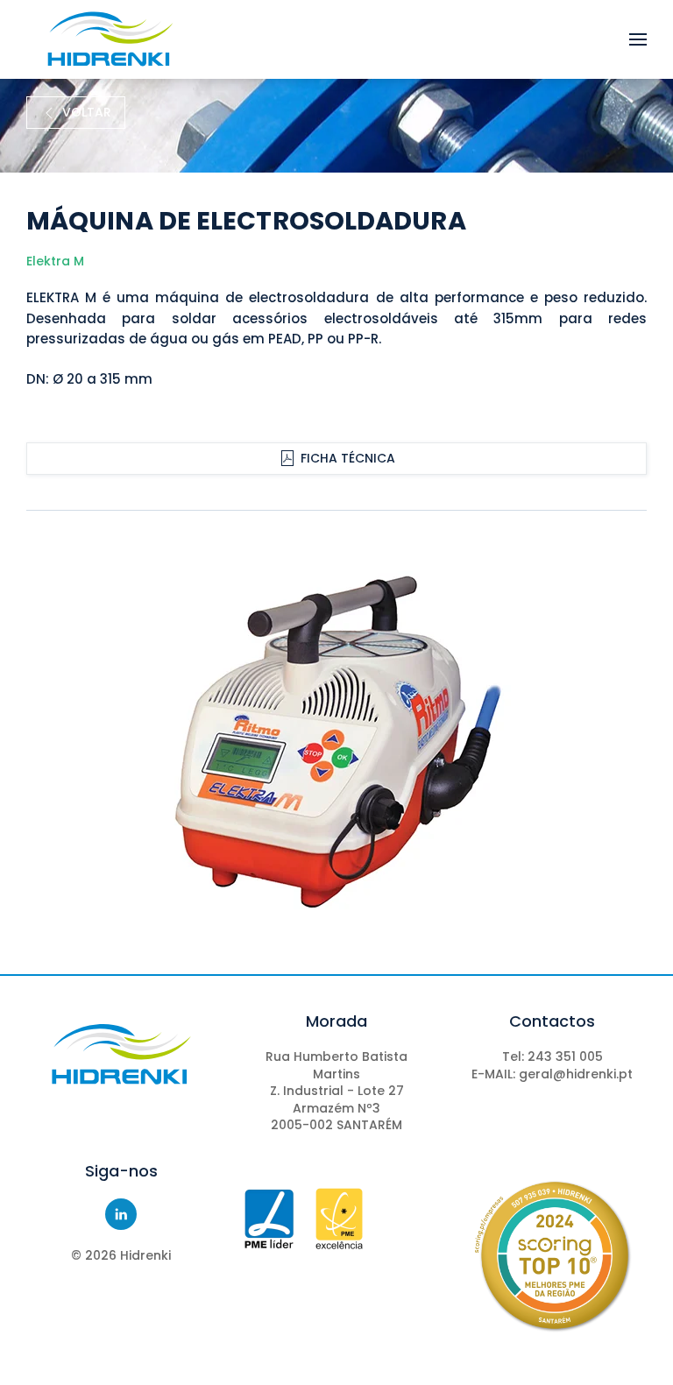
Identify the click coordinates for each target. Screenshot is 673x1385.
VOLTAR (86, 112)
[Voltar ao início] (110, 39)
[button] (638, 39)
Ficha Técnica (348, 458)
